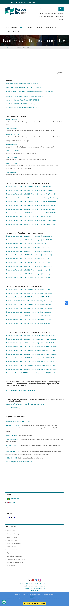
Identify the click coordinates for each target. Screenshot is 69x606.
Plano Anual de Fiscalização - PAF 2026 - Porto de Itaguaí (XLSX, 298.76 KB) (28, 236)
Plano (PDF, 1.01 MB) (30, 365)
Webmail (47, 13)
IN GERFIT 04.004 (11, 157)
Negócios (30, 27)
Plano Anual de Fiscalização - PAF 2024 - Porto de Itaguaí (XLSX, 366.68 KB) (28, 251)
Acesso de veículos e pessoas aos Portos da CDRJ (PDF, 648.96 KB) (26, 87)
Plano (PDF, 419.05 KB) (28, 316)
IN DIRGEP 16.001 (11, 458)
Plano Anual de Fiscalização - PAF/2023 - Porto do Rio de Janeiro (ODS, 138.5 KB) (30, 213)
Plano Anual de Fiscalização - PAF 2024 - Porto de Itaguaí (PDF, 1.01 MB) (27, 259)
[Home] (15, 11)
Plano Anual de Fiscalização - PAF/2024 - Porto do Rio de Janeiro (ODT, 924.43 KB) (30, 205)
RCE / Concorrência (13, 550)
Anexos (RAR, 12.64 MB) (12, 425)
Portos (22, 27)
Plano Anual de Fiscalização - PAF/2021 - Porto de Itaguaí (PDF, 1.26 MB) (27, 277)
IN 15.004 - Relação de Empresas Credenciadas (20, 390)
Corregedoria (42, 16)
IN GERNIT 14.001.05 (12, 151)
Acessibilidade (31, 2)
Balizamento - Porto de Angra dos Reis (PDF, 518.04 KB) (22, 107)
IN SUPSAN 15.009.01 (12, 445)
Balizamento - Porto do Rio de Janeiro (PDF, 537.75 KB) (22, 100)
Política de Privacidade (38, 603)
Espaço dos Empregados (14, 534)
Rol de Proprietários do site (15, 562)
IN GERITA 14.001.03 (12, 134)
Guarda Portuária (12, 537)
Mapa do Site (11, 565)
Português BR (14, 499)
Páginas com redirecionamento (16, 559)
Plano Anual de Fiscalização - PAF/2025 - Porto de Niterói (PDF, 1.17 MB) (27, 297)
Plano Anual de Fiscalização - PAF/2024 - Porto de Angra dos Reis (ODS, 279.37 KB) (31, 354)
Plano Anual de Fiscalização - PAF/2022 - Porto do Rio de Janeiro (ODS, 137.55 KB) (30, 220)
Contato (61, 20)
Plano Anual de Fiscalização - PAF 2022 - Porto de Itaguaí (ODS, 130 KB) (27, 274)
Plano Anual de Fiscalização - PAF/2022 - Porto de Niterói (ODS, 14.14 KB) (28, 319)
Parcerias (39, 27)
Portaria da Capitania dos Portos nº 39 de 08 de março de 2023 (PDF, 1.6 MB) (29, 91)
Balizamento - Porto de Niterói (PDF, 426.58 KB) (20, 104)
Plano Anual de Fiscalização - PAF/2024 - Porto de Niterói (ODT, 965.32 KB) (28, 308)
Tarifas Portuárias (12, 546)
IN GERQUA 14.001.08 (12, 119)
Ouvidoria (50, 16)
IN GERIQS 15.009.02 (12, 451)
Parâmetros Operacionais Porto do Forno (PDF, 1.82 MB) (22, 83)
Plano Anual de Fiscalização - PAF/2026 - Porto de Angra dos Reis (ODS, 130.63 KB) (31, 339)
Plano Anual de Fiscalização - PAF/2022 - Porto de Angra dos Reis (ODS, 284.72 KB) (31, 369)
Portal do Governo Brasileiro (17, 2)
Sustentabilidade (50, 27)
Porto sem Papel (12, 540)
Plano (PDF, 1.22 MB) (27, 270)
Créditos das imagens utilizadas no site (34, 588)
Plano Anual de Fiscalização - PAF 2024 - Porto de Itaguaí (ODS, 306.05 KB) (28, 255)
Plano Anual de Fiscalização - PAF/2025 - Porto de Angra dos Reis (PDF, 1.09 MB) (30, 343)
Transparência (58, 16)
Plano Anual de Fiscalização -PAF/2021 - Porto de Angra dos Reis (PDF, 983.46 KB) (30, 373)
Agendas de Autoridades (14, 553)
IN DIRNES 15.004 (11, 163)
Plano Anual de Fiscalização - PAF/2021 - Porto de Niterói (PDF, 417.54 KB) (28, 323)
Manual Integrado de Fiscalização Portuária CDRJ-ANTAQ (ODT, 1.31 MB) (27, 96)
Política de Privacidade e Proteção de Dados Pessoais (34, 584)
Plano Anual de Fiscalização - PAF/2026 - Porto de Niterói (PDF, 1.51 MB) (27, 289)
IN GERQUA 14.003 (11, 128)
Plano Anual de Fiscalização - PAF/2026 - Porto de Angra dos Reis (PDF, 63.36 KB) (30, 335)
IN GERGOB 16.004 (11, 172)
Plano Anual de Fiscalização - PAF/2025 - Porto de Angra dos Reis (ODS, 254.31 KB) (31, 346)
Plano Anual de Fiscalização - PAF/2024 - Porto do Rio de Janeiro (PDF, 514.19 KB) (30, 201)
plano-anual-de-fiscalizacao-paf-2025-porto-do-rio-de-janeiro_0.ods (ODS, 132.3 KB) (31, 198)
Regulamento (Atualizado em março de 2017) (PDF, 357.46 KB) (24, 404)
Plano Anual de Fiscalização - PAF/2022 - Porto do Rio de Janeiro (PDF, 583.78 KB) (30, 216)
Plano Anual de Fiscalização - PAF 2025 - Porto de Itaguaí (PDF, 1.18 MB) (27, 247)
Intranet (53, 13)
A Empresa (14, 27)
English (12, 502)
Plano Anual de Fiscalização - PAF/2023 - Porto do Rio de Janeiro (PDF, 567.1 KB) (30, 209)
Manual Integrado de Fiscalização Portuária (18, 462)
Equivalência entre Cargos (14, 556)
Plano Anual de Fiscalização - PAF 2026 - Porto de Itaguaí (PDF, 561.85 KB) (28, 240)
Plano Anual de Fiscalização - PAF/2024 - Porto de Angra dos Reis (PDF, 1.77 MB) (30, 350)
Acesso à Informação (13, 31)
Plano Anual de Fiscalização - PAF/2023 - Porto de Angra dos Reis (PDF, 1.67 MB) (30, 358)
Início (7, 27)
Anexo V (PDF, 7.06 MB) (12, 408)
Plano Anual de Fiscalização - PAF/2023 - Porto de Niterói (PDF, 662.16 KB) (28, 312)
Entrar (41, 13)
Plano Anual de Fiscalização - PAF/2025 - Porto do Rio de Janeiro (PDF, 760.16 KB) (30, 194)
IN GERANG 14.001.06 (12, 144)
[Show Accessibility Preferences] (4, 602)
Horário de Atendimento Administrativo (34, 586)
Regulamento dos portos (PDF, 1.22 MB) (17, 421)
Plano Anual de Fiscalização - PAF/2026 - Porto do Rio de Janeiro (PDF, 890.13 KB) (30, 186)
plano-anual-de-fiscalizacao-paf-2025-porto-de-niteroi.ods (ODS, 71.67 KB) (28, 301)
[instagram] (36, 580)
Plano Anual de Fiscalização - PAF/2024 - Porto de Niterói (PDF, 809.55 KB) (28, 304)
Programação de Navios (14, 543)
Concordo (26, 603)
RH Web (60, 13)
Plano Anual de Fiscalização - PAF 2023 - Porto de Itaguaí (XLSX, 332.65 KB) (28, 266)
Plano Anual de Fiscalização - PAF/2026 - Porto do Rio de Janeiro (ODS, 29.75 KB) (30, 190)
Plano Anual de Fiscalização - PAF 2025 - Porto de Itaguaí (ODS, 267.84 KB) (28, 243)
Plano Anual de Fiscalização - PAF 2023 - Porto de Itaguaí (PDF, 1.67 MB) (27, 262)
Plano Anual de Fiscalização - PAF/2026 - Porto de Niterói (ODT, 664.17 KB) (28, 293)
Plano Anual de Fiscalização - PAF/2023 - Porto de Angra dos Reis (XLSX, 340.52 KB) (31, 361)
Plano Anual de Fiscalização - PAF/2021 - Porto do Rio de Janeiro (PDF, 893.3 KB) (30, 224)
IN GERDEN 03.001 (11, 435)
